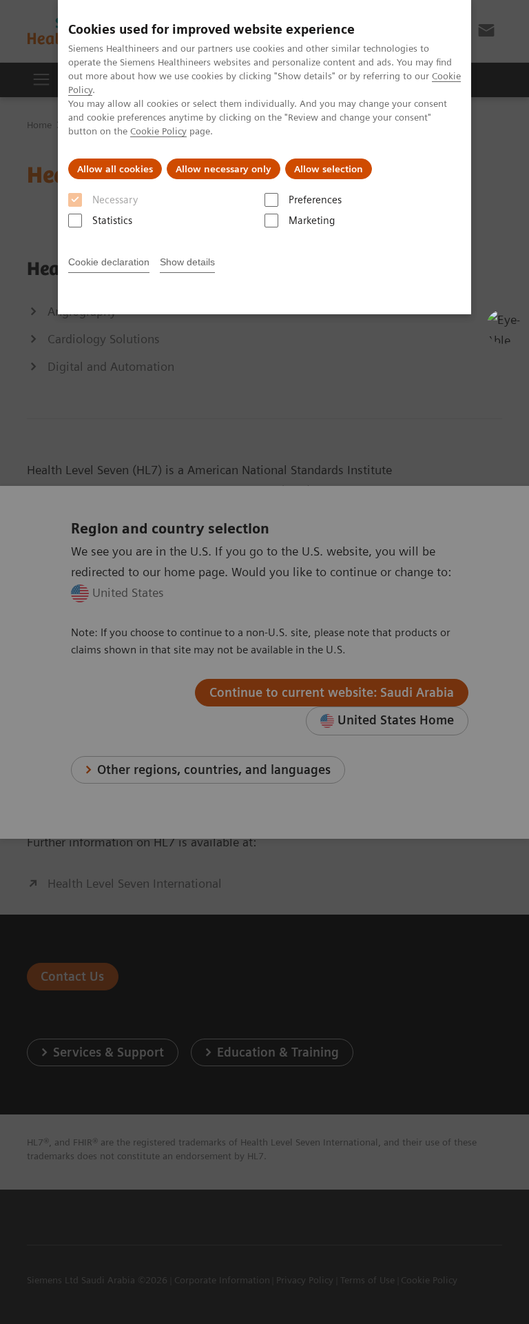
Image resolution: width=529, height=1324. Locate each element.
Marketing (312, 220)
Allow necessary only (223, 168)
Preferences (315, 200)
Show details (187, 261)
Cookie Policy (158, 130)
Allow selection (328, 168)
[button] (503, 326)
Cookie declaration (108, 261)
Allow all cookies (115, 168)
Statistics (112, 220)
